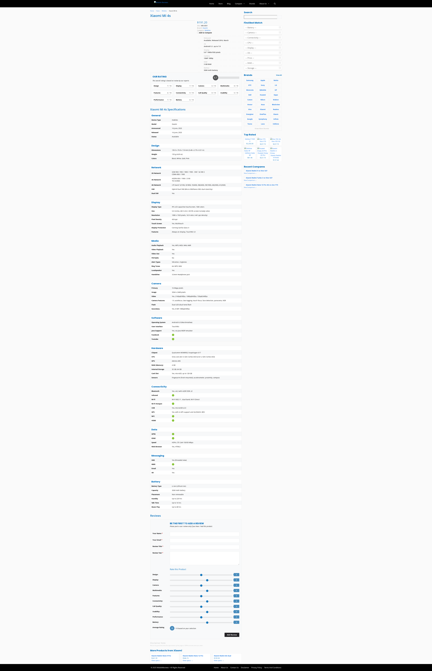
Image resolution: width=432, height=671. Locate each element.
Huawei (263, 95)
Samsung (249, 80)
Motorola (249, 90)
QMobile (263, 90)
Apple (263, 80)
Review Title (158, 546)
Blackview (276, 104)
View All (279, 75)
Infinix (275, 119)
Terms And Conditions (272, 667)
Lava (263, 124)
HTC (249, 85)
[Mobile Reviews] (164, 3)
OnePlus (263, 114)
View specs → (156, 660)
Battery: (156, 622)
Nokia (276, 80)
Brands (252, 3)
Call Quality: (157, 606)
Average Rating (158, 627)
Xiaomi (178, 650)
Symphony (263, 119)
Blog (229, 3)
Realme (276, 109)
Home (211, 3)
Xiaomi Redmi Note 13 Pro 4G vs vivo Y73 (262, 185)
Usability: (156, 611)
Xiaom (275, 114)
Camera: (156, 585)
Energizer (249, 114)
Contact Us (234, 667)
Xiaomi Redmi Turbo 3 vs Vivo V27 (259, 178)
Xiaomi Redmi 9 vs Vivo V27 (256, 171)
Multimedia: (157, 590)
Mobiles (208, 30)
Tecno (250, 124)
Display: (156, 580)
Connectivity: (158, 601)
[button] (275, 3)
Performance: (158, 617)
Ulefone (276, 124)
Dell (249, 95)
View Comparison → (250, 173)
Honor (249, 104)
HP (276, 90)
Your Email (157, 540)
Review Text (158, 553)
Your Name (158, 533)
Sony (263, 85)
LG (276, 85)
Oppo (276, 95)
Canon (249, 100)
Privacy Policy (256, 667)
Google (250, 119)
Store (220, 3)
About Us (263, 3)
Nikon (262, 100)
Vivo (250, 109)
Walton (276, 100)
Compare (238, 3)
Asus (263, 104)
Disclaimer (245, 667)
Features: (156, 596)
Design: (155, 574)
